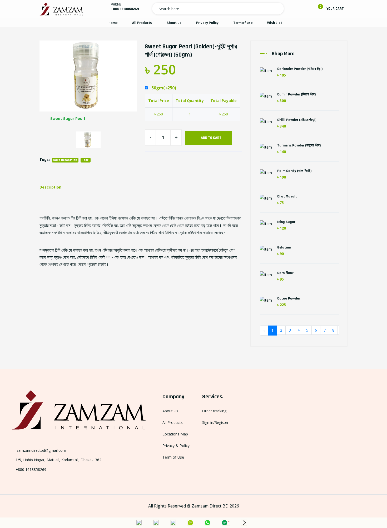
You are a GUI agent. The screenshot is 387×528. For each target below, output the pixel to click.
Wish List (274, 23)
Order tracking (214, 410)
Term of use (242, 23)
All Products (142, 23)
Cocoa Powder (288, 298)
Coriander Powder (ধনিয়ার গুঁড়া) (300, 69)
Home (112, 23)
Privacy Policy (207, 23)
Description (50, 187)
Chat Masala (287, 196)
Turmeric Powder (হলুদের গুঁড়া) (299, 145)
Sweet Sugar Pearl (67, 118)
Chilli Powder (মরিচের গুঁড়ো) (296, 120)
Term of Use (173, 457)
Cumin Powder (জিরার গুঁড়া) (296, 94)
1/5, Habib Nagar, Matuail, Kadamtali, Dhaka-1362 (58, 459)
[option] (88, 83)
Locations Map (175, 433)
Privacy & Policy (176, 445)
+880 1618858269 (125, 9)
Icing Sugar (286, 222)
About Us (174, 23)
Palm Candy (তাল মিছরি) (294, 171)
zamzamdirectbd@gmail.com (41, 450)
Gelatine (284, 247)
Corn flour (285, 273)
